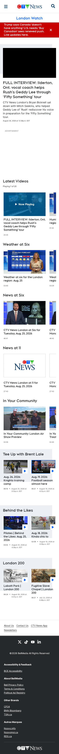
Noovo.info (10, 728)
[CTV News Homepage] (29, 7)
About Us (9, 625)
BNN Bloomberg (12, 710)
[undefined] (25, 214)
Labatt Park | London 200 (12, 587)
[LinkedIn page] (39, 642)
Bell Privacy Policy (13, 684)
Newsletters (10, 630)
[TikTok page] (26, 642)
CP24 (7, 706)
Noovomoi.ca (11, 732)
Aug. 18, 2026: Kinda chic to (39, 535)
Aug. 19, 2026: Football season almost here (42, 480)
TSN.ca (8, 714)
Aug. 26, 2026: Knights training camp (14, 480)
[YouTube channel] (33, 642)
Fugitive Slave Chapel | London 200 (42, 589)
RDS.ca (8, 736)
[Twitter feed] (20, 642)
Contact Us (22, 625)
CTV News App (39, 625)
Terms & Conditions (14, 688)
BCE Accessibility (13, 670)
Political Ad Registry (14, 692)
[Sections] (6, 6)
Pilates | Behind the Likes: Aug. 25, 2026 (15, 537)
